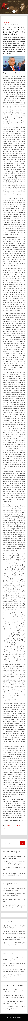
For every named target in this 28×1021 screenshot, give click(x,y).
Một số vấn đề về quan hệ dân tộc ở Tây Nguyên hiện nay (14, 976)
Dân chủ (14, 828)
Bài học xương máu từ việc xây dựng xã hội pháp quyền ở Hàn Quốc (14, 874)
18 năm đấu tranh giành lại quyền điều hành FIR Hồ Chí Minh (14, 895)
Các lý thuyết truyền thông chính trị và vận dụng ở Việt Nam (14, 1008)
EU (18, 826)
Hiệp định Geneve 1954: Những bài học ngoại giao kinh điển (14, 944)
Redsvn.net (18, 1017)
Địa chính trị (8, 922)
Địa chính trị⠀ (14, 24)
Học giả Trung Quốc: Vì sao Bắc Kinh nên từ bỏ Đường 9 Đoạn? (14, 889)
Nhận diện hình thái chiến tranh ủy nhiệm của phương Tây (14, 964)
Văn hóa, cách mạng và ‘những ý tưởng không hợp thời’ (14, 1002)
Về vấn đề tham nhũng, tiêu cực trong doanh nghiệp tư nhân (14, 857)
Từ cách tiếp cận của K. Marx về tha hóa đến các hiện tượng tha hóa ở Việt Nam (14, 997)
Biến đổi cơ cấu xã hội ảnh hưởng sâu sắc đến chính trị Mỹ (14, 991)
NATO (8, 826)
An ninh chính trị (10, 954)
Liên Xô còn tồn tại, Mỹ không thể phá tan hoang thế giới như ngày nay (14, 933)
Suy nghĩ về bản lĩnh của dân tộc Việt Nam (14, 900)
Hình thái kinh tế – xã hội (13, 985)
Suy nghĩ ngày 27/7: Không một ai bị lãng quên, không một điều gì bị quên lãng (14, 906)
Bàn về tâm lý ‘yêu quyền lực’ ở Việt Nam (14, 868)
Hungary (13, 826)
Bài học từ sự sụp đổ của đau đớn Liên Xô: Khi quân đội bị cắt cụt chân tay (14, 970)
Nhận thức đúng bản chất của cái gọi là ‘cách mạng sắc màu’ (14, 959)
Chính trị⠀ (7, 24)
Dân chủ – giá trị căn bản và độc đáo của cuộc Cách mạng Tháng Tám (14, 863)
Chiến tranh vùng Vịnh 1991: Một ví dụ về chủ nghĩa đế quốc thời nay (14, 938)
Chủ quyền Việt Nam (11, 884)
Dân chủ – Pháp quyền (12, 852)
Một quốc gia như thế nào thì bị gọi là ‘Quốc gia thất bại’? (14, 927)
